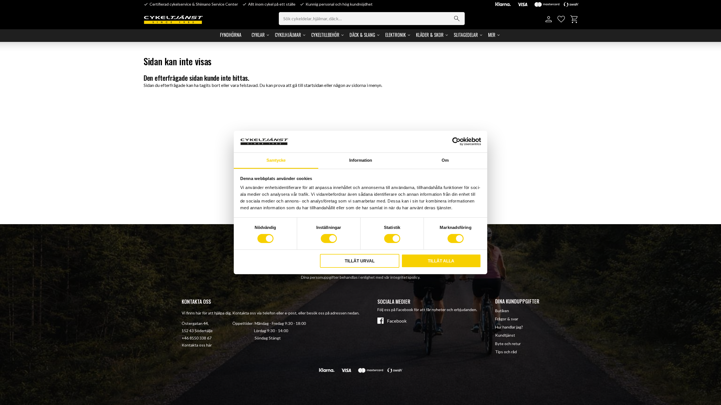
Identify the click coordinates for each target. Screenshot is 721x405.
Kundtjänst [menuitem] (505, 335)
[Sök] (457, 19)
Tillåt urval (360, 260)
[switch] (329, 238)
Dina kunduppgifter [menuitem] (517, 301)
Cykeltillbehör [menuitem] (325, 35)
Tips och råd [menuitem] (506, 351)
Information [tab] (360, 160)
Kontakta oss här (197, 345)
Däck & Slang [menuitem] (362, 35)
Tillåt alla (441, 260)
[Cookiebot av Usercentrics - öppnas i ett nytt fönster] (456, 141)
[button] (561, 19)
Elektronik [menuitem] (395, 35)
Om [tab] (445, 160)
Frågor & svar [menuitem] (506, 318)
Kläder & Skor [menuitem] (430, 35)
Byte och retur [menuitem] (508, 343)
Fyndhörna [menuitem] (230, 35)
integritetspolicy (404, 277)
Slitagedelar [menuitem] (466, 35)
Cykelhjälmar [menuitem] (288, 35)
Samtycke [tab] (276, 160)
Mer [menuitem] (491, 35)
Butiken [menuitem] (502, 310)
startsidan (313, 85)
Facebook (397, 321)
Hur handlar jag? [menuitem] (509, 327)
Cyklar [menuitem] (258, 35)
